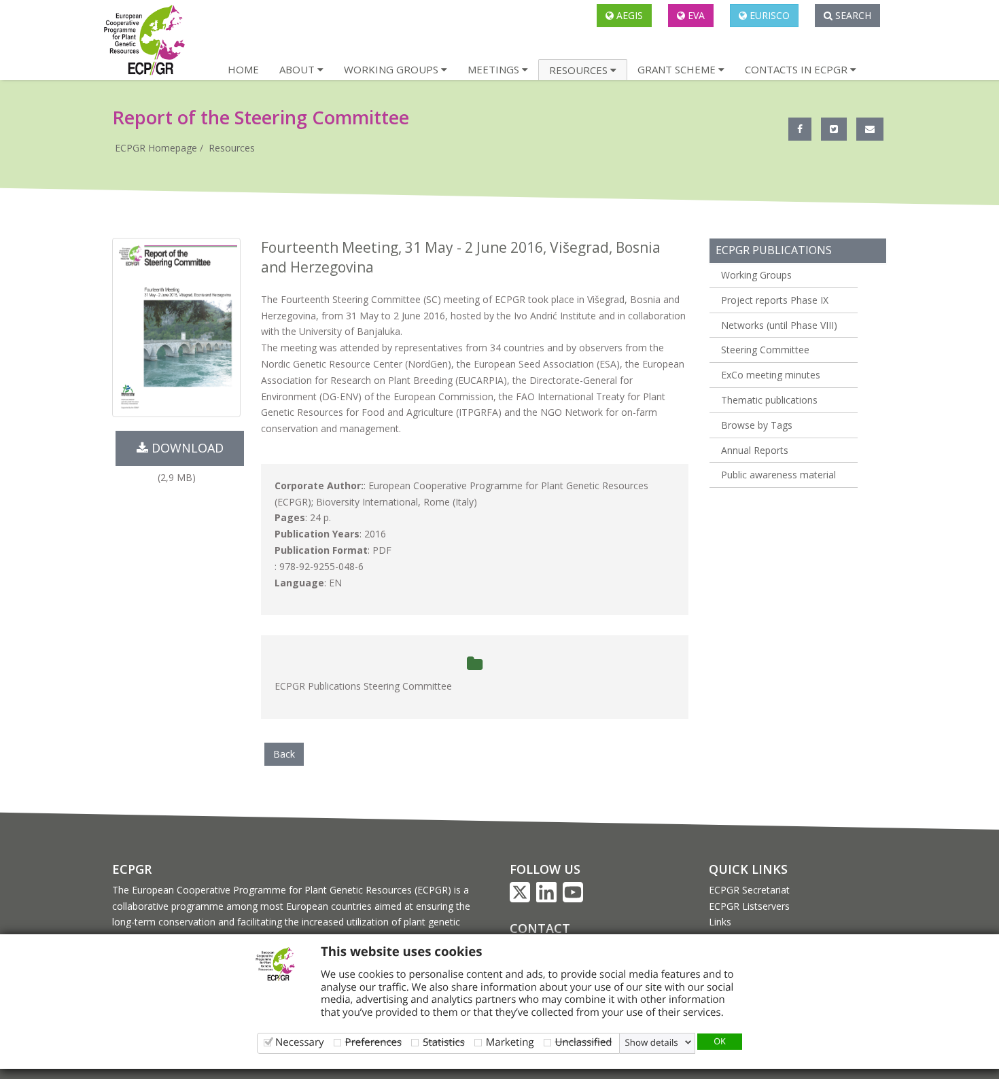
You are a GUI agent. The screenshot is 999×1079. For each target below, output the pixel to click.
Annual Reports (754, 450)
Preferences (373, 1042)
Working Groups (756, 274)
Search (851, 15)
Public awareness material (778, 474)
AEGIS (628, 15)
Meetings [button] (495, 69)
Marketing (510, 1042)
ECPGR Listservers (749, 906)
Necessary (299, 1042)
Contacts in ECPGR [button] (797, 69)
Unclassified (583, 1042)
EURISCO (768, 15)
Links (720, 921)
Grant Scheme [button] (677, 69)
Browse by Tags (756, 425)
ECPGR (132, 869)
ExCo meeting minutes (770, 374)
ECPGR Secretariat (749, 889)
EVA (695, 15)
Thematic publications (769, 399)
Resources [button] (579, 70)
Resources (232, 147)
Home (243, 69)
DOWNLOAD (186, 448)
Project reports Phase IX (774, 300)
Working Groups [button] (392, 69)
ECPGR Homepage (156, 147)
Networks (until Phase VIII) (779, 325)
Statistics (444, 1042)
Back (284, 753)
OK (720, 1041)
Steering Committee (765, 349)
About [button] (298, 69)
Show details (651, 1042)
